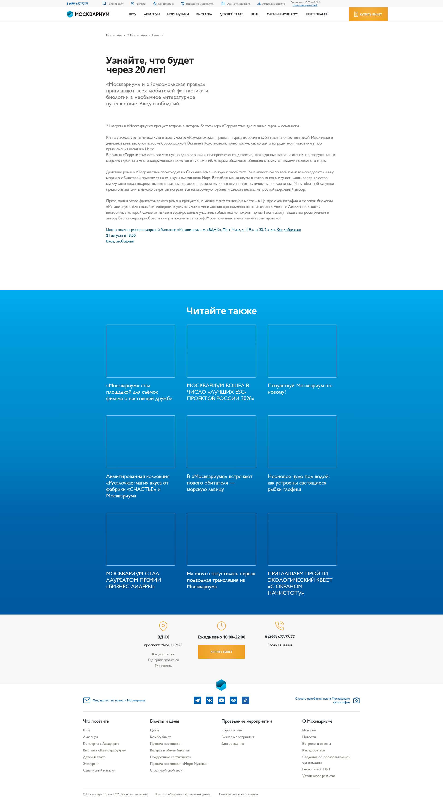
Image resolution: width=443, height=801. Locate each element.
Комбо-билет (160, 737)
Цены (255, 14)
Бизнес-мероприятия (238, 737)
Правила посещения (165, 743)
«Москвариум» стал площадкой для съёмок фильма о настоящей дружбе (139, 392)
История (309, 730)
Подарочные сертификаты (170, 757)
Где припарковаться (163, 660)
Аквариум (152, 14)
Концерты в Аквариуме (101, 743)
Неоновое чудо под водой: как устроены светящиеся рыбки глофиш (298, 482)
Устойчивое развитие (319, 776)
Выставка (204, 14)
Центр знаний (317, 14)
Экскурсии (91, 763)
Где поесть (163, 665)
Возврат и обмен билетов (170, 750)
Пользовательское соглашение (238, 794)
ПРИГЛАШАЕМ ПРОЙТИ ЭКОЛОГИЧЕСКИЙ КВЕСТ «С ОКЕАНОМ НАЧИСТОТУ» (300, 583)
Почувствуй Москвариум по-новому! (300, 388)
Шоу (132, 14)
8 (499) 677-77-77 (77, 3)
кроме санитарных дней (305, 5)
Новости (309, 737)
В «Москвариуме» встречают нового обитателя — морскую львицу (220, 482)
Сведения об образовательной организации (326, 760)
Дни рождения (233, 743)
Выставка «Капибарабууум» (104, 750)
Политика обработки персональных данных (183, 794)
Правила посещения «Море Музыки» (178, 763)
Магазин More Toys (282, 14)
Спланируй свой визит (167, 770)
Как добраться (163, 654)
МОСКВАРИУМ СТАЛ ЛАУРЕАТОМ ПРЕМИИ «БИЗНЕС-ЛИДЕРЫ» (134, 580)
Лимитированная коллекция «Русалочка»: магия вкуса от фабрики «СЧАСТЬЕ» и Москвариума (137, 486)
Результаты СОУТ (316, 769)
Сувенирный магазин (99, 770)
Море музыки (178, 14)
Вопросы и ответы (316, 743)
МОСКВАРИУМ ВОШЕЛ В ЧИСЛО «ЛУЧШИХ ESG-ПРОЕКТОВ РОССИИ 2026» (220, 392)
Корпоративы (232, 730)
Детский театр (231, 14)
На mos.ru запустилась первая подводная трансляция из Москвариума (221, 580)
